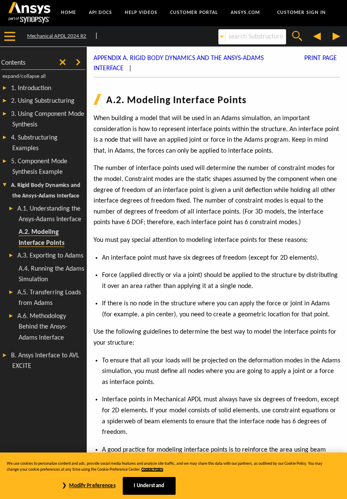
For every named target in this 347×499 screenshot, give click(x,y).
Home (68, 12)
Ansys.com (245, 12)
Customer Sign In (301, 12)
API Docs (100, 12)
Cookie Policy (152, 470)
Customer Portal (194, 12)
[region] (173, 475)
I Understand (149, 485)
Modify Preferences (92, 485)
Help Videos (141, 12)
